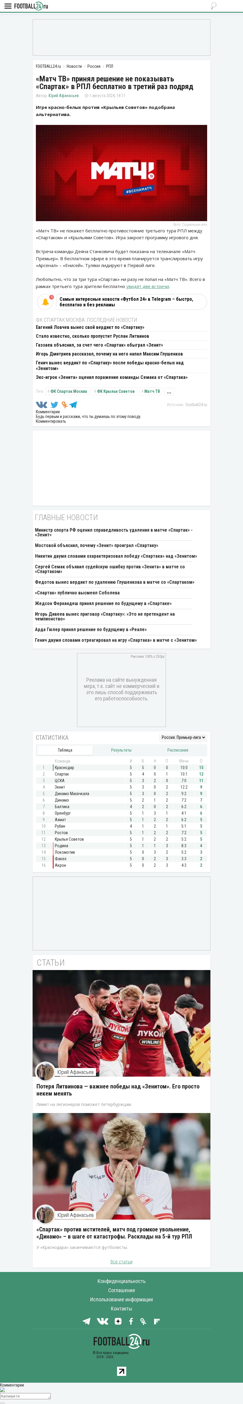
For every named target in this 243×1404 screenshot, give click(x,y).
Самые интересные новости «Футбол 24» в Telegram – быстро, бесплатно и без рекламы (126, 302)
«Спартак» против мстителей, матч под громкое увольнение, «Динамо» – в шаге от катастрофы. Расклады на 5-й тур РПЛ (114, 1233)
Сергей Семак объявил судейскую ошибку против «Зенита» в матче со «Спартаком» (110, 569)
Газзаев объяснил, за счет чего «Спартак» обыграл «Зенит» (99, 345)
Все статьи (121, 1262)
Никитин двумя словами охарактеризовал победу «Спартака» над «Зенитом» (116, 556)
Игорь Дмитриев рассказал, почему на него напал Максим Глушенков (109, 354)
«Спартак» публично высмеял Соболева (77, 593)
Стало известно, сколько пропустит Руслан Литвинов (92, 336)
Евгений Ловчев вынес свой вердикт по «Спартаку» (90, 327)
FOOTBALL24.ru (31, 6)
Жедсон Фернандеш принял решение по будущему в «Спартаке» (103, 603)
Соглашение (121, 1290)
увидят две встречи (147, 286)
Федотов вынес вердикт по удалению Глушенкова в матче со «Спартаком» (114, 582)
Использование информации (121, 1299)
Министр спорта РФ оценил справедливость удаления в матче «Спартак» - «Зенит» (114, 532)
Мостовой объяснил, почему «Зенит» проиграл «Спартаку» (96, 545)
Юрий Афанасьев (64, 95)
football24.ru (196, 404)
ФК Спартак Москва (68, 391)
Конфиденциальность (121, 1281)
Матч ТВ (152, 391)
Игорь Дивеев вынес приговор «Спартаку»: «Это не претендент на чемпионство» (105, 616)
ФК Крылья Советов (116, 391)
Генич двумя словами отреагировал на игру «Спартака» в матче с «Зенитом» (116, 640)
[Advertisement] (121, 37)
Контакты (121, 1308)
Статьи (51, 962)
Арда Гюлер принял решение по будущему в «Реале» (91, 629)
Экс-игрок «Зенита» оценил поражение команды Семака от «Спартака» (112, 377)
